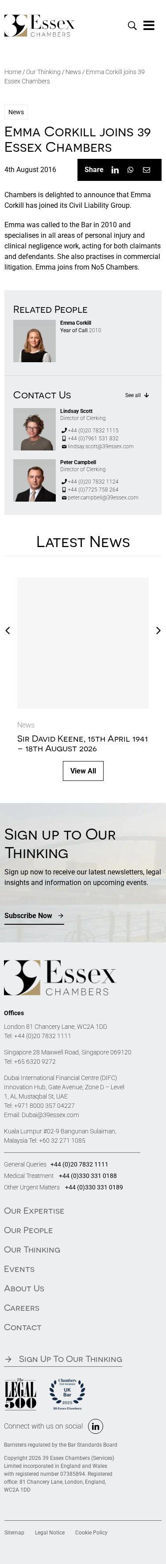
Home (12, 71)
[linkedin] (95, 1426)
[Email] (146, 170)
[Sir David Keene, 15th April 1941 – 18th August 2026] (83, 643)
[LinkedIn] (115, 170)
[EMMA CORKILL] (34, 323)
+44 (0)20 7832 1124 (93, 482)
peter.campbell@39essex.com (103, 498)
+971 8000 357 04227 (44, 1105)
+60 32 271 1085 (62, 1140)
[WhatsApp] (130, 170)
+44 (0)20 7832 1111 (42, 1035)
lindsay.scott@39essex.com (101, 446)
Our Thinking (43, 71)
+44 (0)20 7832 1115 (93, 431)
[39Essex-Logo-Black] (39, 18)
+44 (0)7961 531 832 (93, 438)
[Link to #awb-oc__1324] (149, 25)
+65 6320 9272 (35, 1061)
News (73, 71)
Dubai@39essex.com (50, 1114)
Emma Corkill (75, 323)
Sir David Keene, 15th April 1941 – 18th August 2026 (82, 743)
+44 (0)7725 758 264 (93, 490)
